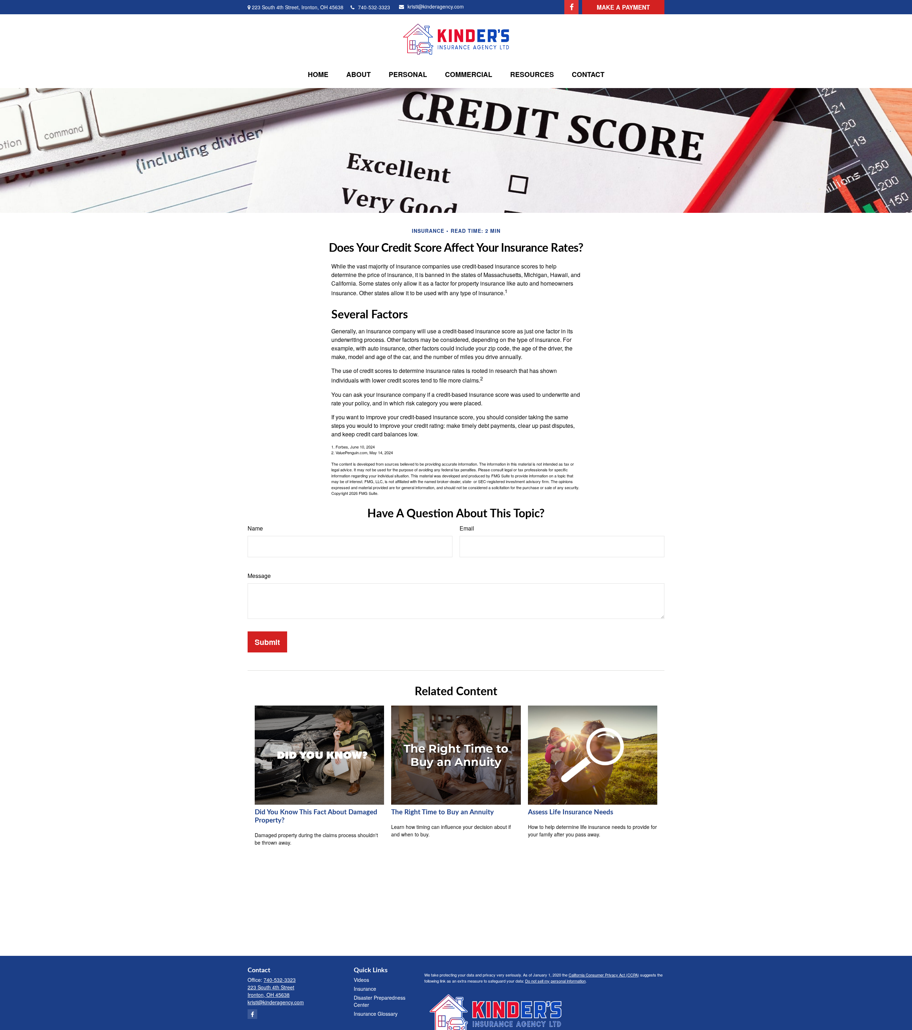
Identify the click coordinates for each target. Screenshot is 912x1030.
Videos (361, 979)
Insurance (365, 988)
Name (255, 528)
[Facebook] (571, 7)
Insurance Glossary (376, 1013)
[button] (318, 74)
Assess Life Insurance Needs (570, 812)
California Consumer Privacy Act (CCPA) (604, 975)
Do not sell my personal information (555, 981)
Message (259, 576)
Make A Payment (623, 7)
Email (467, 528)
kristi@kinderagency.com (436, 6)
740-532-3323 (374, 7)
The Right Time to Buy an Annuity (442, 812)
